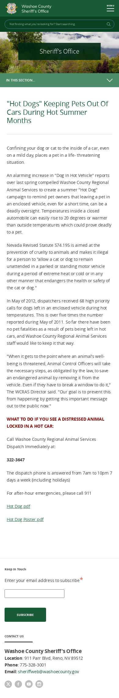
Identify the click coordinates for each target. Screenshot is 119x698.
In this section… (20, 80)
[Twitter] (8, 685)
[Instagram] (39, 684)
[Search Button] (108, 24)
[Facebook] (18, 684)
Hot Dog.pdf (18, 506)
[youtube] (29, 684)
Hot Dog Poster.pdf (25, 519)
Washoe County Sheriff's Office (30, 8)
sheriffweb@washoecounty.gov (48, 671)
